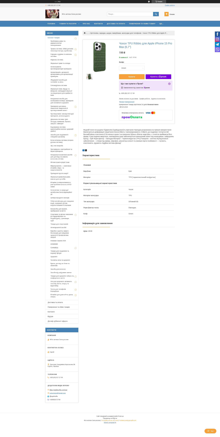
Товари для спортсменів (59, 224)
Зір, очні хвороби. (57, 146)
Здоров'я (54, 256)
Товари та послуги (67, 24)
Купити (132, 77)
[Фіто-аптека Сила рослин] (52, 18)
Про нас (86, 24)
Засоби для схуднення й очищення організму (59, 136)
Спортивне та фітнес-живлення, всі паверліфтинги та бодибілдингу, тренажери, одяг (62, 217)
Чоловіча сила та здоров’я (60, 260)
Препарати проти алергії (59, 173)
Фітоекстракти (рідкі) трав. (60, 162)
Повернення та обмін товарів (59, 307)
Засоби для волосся (58, 269)
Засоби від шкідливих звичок (61, 272)
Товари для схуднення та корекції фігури (60, 252)
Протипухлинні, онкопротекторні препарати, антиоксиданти (62, 115)
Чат (212, 431)
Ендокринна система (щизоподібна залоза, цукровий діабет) (62, 129)
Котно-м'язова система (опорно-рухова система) (62, 141)
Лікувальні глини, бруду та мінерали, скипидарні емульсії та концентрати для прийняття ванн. (61, 92)
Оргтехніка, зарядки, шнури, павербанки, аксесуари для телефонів (115, 33)
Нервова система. (57, 60)
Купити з (154, 77)
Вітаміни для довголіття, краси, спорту (62, 296)
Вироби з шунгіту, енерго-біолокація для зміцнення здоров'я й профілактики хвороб (60, 234)
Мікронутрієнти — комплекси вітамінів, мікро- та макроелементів (61, 168)
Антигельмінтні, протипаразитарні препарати (61, 68)
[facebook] (83, 151)
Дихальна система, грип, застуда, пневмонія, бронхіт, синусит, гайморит (61, 121)
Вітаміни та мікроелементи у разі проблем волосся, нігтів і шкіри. (61, 184)
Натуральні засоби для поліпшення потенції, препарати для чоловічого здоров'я (62, 101)
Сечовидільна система (59, 85)
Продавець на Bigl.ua (110, 418)
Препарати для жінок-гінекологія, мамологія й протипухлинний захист (59, 108)
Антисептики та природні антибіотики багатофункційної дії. (61, 192)
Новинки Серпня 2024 (58, 241)
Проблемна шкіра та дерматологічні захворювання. (58, 43)
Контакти (98, 24)
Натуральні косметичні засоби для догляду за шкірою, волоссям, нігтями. (61, 157)
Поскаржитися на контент (109, 420)
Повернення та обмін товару (142, 24)
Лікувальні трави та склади (60, 63)
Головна (51, 24)
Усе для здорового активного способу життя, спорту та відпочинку (61, 283)
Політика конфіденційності (127, 420)
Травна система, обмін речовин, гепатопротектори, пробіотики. (62, 50)
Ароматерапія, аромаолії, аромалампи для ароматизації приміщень (62, 74)
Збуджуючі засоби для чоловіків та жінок (59, 81)
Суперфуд (54, 247)
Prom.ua (121, 416)
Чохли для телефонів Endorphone (58, 290)
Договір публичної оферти (57, 321)
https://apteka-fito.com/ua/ (58, 390)
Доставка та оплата (116, 24)
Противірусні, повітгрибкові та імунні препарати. (61, 150)
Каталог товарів (54, 38)
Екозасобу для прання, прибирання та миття (59, 210)
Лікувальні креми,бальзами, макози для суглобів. (60, 178)
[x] (86, 151)
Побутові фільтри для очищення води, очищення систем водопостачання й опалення (62, 203)
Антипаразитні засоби (58, 227)
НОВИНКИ (54, 244)
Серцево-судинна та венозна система (61, 55)
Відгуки (50, 316)
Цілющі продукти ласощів (60, 198)
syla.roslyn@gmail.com (58, 393)
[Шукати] (156, 14)
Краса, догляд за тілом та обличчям (60, 264)
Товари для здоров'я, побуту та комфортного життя (62, 277)
